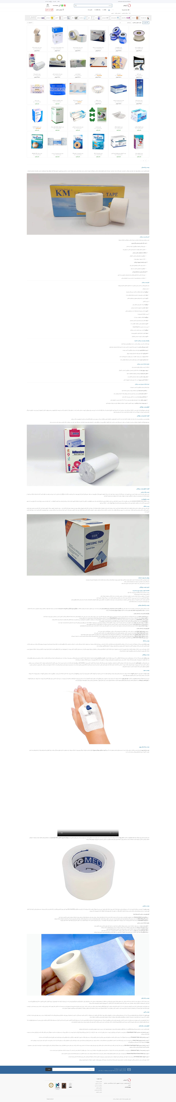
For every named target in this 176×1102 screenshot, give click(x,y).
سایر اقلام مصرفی (123, 17)
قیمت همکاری (48, 9)
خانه (109, 9)
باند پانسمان (133, 17)
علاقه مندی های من (98, 1090)
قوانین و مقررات (99, 1081)
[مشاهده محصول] (138, 44)
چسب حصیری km (139, 100)
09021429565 (55, 5)
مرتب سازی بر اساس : (136, 22)
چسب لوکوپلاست (118, 47)
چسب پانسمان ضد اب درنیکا (98, 47)
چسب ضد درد (98, 127)
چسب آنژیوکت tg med (37, 127)
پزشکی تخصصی (125, 13)
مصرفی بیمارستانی (113, 17)
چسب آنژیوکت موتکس (139, 127)
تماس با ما (54, 1)
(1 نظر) (116, 75)
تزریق (89, 17)
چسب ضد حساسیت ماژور (57, 74)
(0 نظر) (136, 75)
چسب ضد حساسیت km (37, 47)
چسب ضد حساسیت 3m (77, 100)
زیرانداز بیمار (81, 17)
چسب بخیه (37, 100)
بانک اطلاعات (97, 9)
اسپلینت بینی (77, 74)
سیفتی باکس (48, 17)
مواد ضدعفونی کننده (143, 17)
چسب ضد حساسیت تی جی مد (57, 153)
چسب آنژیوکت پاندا (139, 153)
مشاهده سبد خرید (98, 1085)
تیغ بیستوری (104, 17)
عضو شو (49, 1069)
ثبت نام (47, 1)
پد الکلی (73, 17)
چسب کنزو (139, 74)
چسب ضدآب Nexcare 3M (37, 153)
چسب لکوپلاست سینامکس (57, 100)
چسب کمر (119, 74)
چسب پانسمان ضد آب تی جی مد (57, 47)
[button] (121, 10)
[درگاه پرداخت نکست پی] (57, 1086)
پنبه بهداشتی (39, 17)
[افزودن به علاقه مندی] (140, 44)
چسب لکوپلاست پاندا (139, 47)
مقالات (58, 1)
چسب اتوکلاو (98, 100)
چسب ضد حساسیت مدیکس (77, 127)
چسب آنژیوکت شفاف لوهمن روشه (57, 127)
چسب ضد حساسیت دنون (78, 47)
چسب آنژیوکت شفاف (119, 127)
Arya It (52, 1099)
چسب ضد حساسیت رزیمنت (118, 100)
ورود (49, 1)
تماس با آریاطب (99, 1092)
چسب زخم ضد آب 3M (98, 153)
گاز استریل (64, 17)
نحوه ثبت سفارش (98, 1083)
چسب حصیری (98, 74)
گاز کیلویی (56, 17)
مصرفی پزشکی (117, 13)
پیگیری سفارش (59, 9)
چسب (96, 17)
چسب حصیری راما (37, 74)
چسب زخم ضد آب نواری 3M (78, 153)
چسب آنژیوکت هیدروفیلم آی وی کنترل (118, 153)
